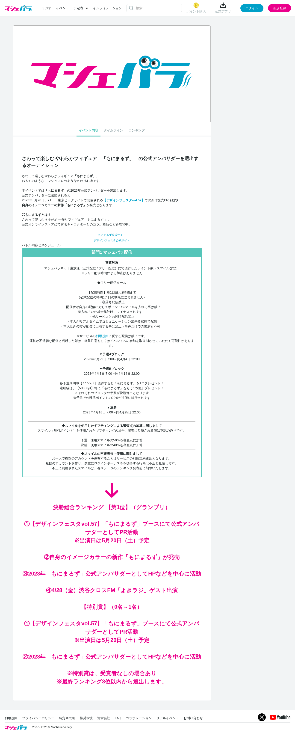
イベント (62, 8)
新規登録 (279, 8)
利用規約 (102, 336)
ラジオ (46, 8)
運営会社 (103, 718)
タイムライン (113, 130)
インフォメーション (107, 8)
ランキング (137, 130)
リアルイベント (167, 718)
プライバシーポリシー (38, 718)
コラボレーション (139, 718)
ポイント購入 (196, 11)
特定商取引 (67, 718)
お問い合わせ (193, 718)
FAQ (118, 718)
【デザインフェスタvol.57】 (124, 200)
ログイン (251, 8)
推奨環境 (86, 718)
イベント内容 (88, 130)
